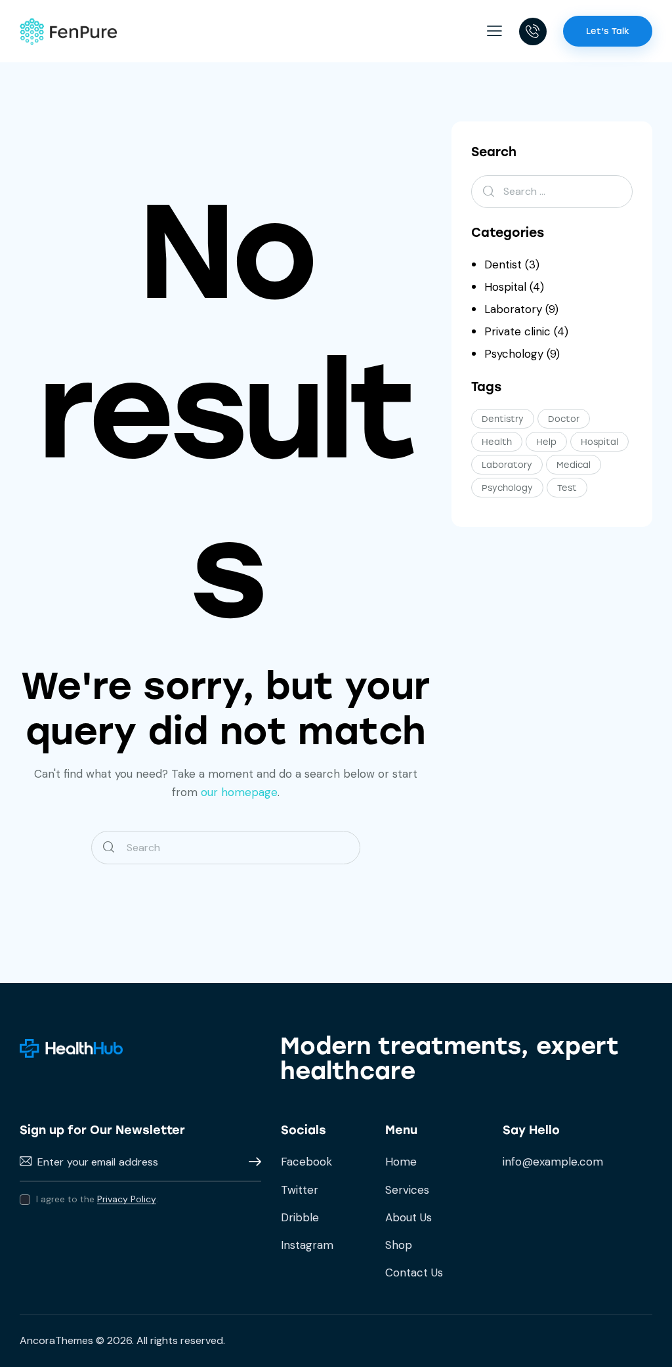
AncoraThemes (56, 1340)
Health (497, 442)
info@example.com (553, 1161)
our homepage (239, 792)
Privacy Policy (126, 1199)
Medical (573, 465)
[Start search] (108, 847)
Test (567, 488)
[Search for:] (552, 191)
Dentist (503, 264)
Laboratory (513, 309)
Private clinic (517, 331)
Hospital (505, 287)
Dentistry (503, 419)
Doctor (563, 419)
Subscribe (251, 1162)
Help (546, 442)
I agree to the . (97, 1199)
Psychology (513, 354)
